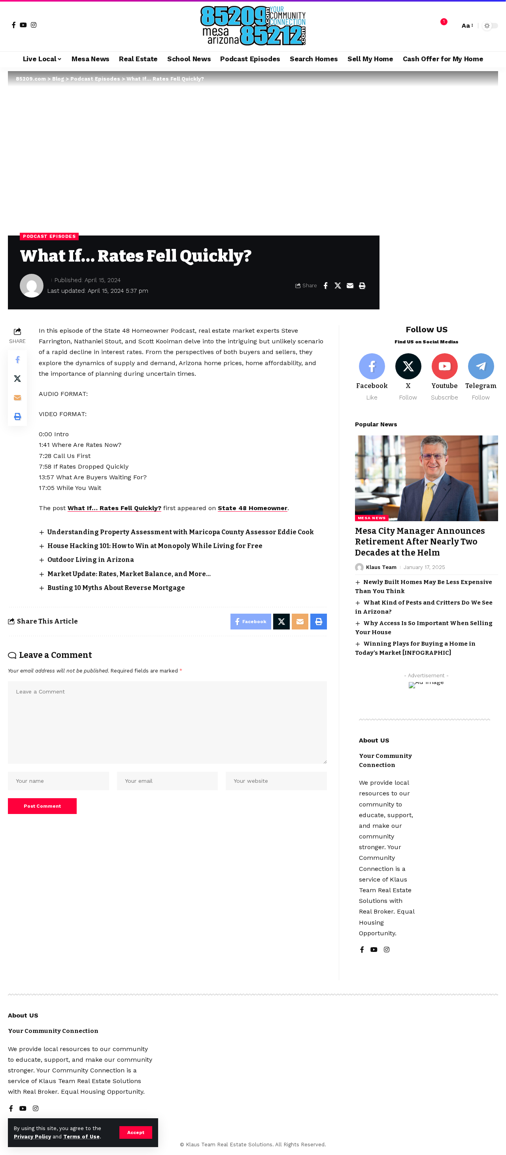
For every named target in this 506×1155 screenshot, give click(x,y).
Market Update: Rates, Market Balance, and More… (129, 574)
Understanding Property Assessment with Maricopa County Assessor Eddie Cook (180, 532)
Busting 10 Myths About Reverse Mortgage (116, 588)
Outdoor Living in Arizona (90, 559)
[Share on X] (337, 285)
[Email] (349, 285)
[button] (135, 1132)
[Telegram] (481, 377)
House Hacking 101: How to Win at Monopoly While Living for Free (154, 546)
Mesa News (372, 518)
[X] (408, 377)
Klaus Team (381, 567)
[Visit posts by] (31, 286)
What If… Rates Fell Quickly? (114, 508)
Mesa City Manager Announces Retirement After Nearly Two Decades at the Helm (420, 542)
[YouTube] (23, 25)
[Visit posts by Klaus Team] (359, 567)
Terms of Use (81, 1137)
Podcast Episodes (49, 236)
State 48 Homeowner (252, 508)
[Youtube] (444, 377)
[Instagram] (33, 25)
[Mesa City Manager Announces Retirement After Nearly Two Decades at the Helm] (426, 478)
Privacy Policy (32, 1137)
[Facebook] (14, 25)
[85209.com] (253, 25)
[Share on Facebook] (325, 285)
